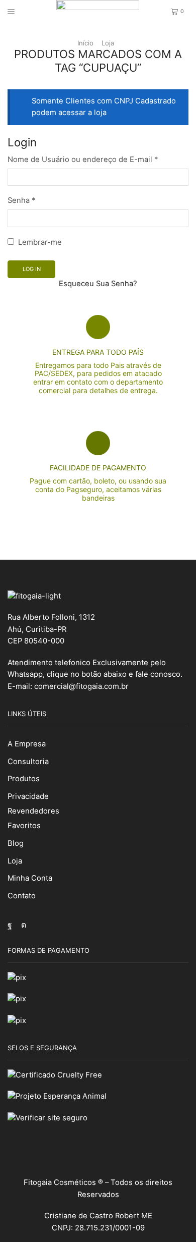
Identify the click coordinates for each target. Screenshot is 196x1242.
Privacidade (28, 796)
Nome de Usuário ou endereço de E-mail (83, 159)
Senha (21, 200)
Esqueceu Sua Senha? (98, 283)
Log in (32, 269)
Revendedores (33, 811)
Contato (22, 895)
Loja (108, 43)
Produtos (24, 778)
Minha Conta (30, 878)
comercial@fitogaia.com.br (81, 686)
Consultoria (28, 761)
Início (85, 43)
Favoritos (24, 825)
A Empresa (27, 743)
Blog (16, 843)
